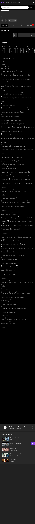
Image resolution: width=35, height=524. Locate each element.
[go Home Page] (2, 2)
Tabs (7, 2)
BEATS (13, 25)
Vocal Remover (15, 2)
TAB (21, 25)
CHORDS (4, 25)
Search (31, 7)
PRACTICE (30, 25)
